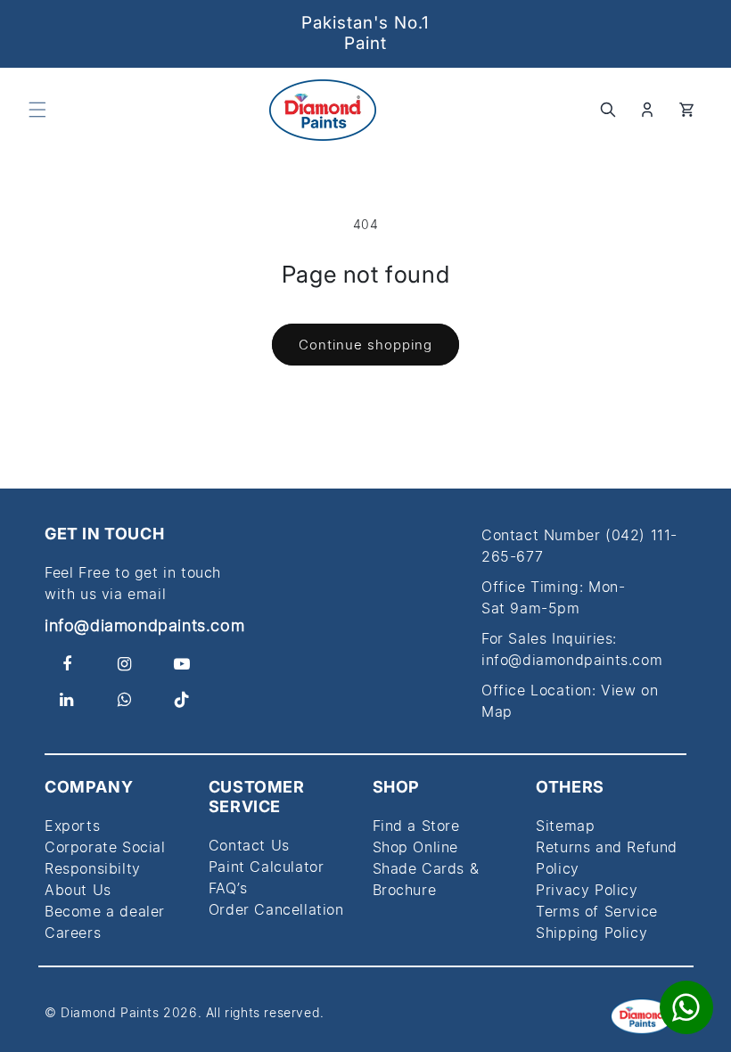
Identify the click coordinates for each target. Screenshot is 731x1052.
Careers (73, 932)
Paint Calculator (266, 866)
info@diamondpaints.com (144, 625)
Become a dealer (105, 911)
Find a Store (416, 825)
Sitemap (565, 825)
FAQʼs (228, 888)
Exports (72, 825)
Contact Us (249, 845)
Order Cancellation (276, 909)
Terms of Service (597, 911)
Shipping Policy (591, 932)
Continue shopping (365, 344)
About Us (78, 890)
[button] (37, 109)
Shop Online (416, 847)
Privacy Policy (586, 890)
